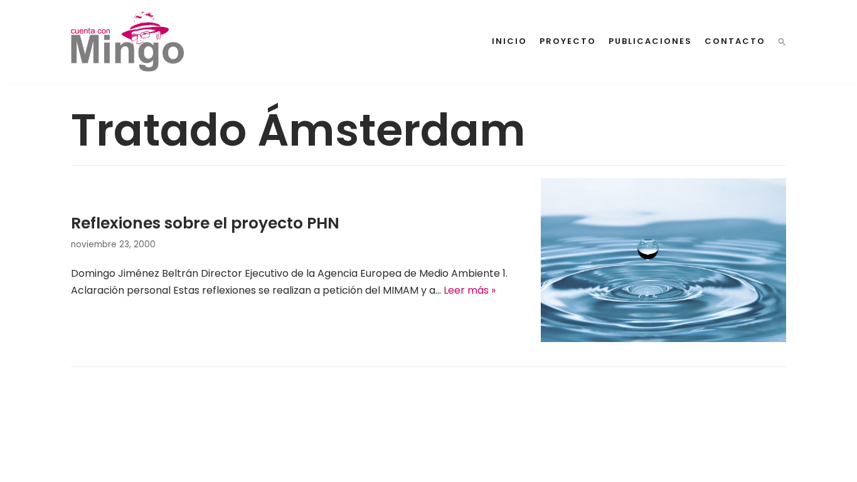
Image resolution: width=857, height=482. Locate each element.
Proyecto (568, 41)
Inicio (509, 41)
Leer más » (470, 290)
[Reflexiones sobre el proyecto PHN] (663, 338)
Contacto (735, 41)
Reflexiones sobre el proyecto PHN (205, 223)
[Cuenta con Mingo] (127, 41)
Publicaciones (650, 41)
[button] (782, 42)
